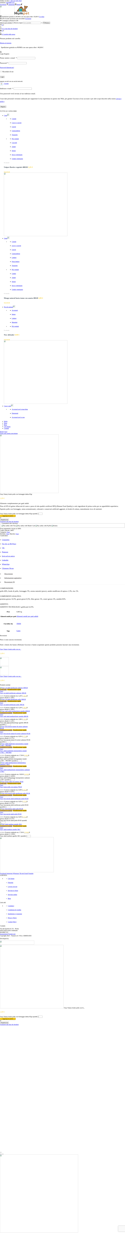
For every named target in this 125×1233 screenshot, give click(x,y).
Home (2, 432)
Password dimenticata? (7, 67)
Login (2, 77)
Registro (3, 106)
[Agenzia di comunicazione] (17, 944)
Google (6, 83)
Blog (5, 425)
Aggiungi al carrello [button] (6, 713)
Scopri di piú (7, 171)
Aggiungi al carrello (8, 516)
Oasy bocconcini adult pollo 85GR (10, 814)
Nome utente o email (8, 58)
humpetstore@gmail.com (7, 934)
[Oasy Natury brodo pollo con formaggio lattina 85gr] (31, 1008)
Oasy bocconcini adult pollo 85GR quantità (13, 820)
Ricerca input (18, 23)
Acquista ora (4, 519)
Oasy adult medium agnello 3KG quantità (13, 836)
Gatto (5, 238)
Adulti (19, 624)
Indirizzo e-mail (6, 88)
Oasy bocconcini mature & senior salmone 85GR (15, 733)
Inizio (5, 421)
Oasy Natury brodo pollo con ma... (10, 676)
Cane (5, 115)
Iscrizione (28, 18)
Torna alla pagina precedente (9, 433)
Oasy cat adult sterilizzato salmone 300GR (13, 693)
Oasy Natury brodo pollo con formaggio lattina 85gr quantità (18, 513)
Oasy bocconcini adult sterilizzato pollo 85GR (14, 798)
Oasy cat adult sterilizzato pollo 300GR (12, 705)
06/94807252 (10, 2)
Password (4, 63)
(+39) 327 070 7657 (15, 1)
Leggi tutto (3, 689)
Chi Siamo (7, 426)
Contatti (6, 428)
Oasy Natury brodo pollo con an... (10, 649)
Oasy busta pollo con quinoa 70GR (11, 787)
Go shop (41, 16)
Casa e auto (7, 406)
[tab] (8, 573)
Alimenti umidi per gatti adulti (27, 616)
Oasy (5, 432)
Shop (5, 423)
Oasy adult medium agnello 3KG (10, 829)
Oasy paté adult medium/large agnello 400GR (14, 716)
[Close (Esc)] (1, 1152)
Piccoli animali (8, 307)
